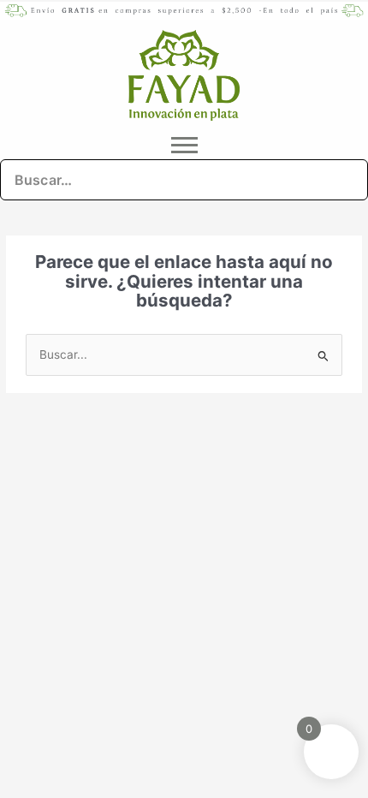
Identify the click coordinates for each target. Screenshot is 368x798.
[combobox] (184, 179)
